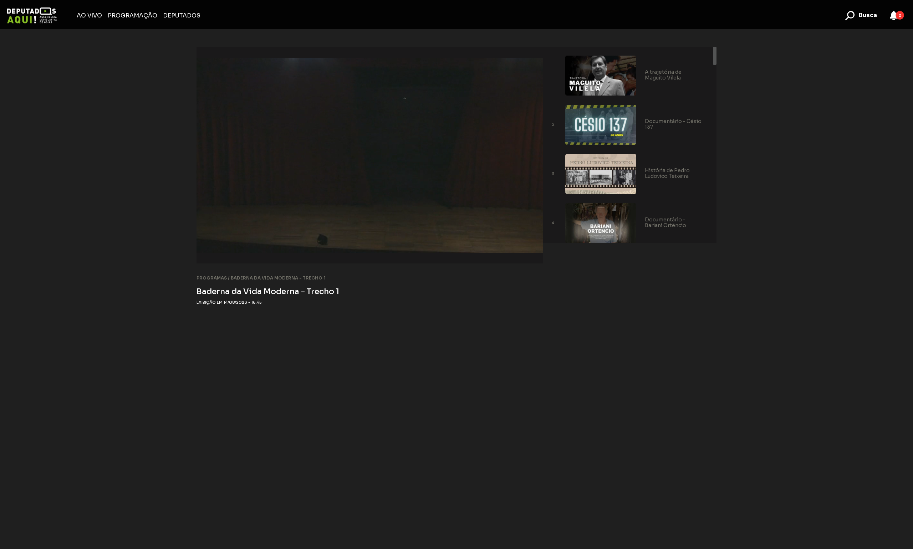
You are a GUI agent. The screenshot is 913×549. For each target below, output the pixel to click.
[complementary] (370, 155)
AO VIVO (89, 15)
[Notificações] (894, 16)
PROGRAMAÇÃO (132, 15)
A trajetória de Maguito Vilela (663, 75)
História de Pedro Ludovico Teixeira (667, 173)
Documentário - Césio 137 (673, 124)
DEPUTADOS (181, 15)
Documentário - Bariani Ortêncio (665, 222)
